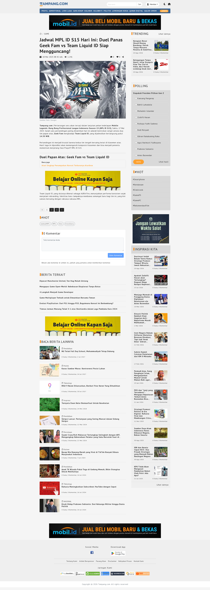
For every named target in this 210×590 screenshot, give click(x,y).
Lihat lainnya (164, 34)
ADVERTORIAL (55, 11)
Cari (139, 4)
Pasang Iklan (101, 561)
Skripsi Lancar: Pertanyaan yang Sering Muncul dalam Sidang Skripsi (90, 420)
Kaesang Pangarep (145, 98)
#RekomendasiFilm (141, 205)
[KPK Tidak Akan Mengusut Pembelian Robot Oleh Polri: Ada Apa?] (160, 471)
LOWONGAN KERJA (120, 11)
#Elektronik (138, 190)
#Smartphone (139, 179)
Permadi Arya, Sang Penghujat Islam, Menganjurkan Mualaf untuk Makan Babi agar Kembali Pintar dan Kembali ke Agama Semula (143, 375)
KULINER (88, 11)
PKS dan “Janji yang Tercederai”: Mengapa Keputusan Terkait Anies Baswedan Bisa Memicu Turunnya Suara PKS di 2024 (143, 394)
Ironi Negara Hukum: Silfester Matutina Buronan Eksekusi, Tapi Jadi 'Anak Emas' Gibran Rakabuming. (143, 337)
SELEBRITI (97, 11)
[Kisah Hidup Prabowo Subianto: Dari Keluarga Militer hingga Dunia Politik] (50, 505)
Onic (61, 224)
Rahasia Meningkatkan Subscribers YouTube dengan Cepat (89, 487)
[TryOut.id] (143, 573)
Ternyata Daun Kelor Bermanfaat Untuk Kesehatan (85, 403)
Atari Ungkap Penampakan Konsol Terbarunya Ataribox (67, 165)
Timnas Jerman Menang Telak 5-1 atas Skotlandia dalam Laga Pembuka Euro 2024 (78, 309)
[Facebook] (91, 552)
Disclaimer (112, 561)
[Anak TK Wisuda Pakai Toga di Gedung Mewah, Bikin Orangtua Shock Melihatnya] (50, 471)
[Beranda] (169, 4)
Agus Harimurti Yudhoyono (149, 143)
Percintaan (68, 432)
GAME (46, 34)
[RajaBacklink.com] (67, 573)
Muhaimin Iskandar (145, 111)
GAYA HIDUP (78, 11)
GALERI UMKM (150, 11)
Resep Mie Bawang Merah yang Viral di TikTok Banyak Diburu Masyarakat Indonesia (90, 453)
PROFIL (45, 11)
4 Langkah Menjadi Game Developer (56, 292)
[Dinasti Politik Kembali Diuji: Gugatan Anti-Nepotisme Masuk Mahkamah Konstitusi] (160, 318)
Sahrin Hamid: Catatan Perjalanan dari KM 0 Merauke (143, 354)
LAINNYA (164, 11)
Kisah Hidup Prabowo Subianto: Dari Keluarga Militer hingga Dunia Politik (93, 505)
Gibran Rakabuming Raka (148, 136)
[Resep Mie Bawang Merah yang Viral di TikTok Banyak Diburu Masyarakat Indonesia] (50, 453)
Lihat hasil (163, 162)
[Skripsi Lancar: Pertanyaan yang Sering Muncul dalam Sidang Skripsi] (50, 420)
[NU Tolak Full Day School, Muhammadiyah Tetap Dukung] (50, 352)
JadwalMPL (45, 224)
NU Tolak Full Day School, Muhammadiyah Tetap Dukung (88, 351)
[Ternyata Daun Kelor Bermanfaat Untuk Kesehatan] (50, 404)
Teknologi (68, 383)
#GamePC (137, 200)
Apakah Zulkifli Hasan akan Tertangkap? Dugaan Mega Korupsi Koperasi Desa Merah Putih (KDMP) (142, 280)
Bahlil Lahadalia (144, 105)
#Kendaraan (138, 185)
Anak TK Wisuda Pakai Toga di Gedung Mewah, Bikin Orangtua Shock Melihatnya (91, 470)
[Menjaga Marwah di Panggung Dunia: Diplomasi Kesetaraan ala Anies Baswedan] (160, 299)
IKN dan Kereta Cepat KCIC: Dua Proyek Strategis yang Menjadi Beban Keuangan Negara (143, 452)
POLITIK (107, 11)
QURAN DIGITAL (136, 11)
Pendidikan (68, 349)
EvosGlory (69, 224)
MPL (54, 224)
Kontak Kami (139, 561)
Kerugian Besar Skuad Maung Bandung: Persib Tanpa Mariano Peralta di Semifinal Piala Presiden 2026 (142, 45)
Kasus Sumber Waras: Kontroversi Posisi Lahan (83, 368)
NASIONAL (67, 501)
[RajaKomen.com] (93, 573)
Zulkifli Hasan (143, 117)
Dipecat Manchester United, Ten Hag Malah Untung (64, 281)
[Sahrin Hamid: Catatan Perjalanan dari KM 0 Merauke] (160, 356)
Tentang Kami (71, 561)
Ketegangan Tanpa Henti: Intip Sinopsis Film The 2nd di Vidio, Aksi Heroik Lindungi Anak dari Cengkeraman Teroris (143, 64)
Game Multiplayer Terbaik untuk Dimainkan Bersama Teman (67, 298)
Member (152, 4)
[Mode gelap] (165, 4)
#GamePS (137, 195)
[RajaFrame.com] (80, 573)
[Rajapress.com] (118, 573)
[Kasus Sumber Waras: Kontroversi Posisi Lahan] (50, 370)
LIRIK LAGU (67, 11)
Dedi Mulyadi (143, 130)
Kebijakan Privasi (125, 561)
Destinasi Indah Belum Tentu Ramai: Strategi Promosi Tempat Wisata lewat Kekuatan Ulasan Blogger (143, 260)
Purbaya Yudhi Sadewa (147, 124)
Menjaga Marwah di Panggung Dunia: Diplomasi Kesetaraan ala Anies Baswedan (143, 299)
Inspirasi (67, 400)
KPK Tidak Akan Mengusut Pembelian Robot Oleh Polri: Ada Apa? (142, 471)
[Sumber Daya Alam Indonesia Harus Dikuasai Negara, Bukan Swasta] (160, 433)
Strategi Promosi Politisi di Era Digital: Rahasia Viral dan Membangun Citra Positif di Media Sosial (142, 413)
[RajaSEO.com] (130, 573)
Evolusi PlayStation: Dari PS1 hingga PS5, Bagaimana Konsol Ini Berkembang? (77, 303)
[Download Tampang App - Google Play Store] (118, 553)
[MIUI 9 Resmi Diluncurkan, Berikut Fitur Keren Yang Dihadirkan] (50, 387)
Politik (66, 366)
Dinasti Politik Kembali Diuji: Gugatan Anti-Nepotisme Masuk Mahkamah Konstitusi (142, 318)
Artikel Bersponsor (86, 561)
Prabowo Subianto (145, 149)
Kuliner (67, 449)
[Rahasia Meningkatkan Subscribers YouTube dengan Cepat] (50, 488)
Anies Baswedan (144, 155)
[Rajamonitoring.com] (105, 573)
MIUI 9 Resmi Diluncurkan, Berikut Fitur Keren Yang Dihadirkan (91, 386)
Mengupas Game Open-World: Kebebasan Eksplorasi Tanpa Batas (70, 286)
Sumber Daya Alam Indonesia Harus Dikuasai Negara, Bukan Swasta (142, 431)
